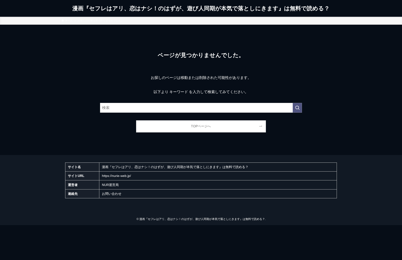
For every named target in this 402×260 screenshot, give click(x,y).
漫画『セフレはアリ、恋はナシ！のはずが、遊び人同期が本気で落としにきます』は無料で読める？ (201, 8)
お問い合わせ (111, 194)
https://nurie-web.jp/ (116, 176)
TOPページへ (201, 126)
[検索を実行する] (297, 108)
